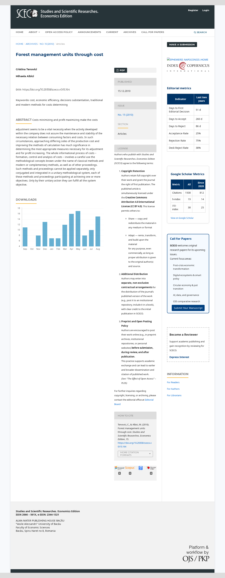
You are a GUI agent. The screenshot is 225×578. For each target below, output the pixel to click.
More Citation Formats (129, 453)
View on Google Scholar (182, 217)
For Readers (173, 382)
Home (19, 32)
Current (112, 32)
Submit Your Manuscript (188, 308)
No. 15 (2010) (47, 43)
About (33, 32)
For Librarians (174, 395)
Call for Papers (152, 32)
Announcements (89, 32)
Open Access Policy (59, 32)
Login (205, 10)
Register (193, 10)
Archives (129, 32)
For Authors (173, 388)
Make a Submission (182, 44)
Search (201, 32)
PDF (122, 70)
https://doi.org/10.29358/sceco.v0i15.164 (46, 89)
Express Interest (179, 357)
